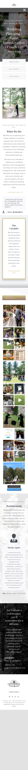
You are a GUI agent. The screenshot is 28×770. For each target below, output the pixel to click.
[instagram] (9, 696)
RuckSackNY (7, 704)
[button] (3, 103)
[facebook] (12, 696)
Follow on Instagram (15, 489)
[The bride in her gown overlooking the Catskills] (14, 680)
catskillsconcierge (13, 306)
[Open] (14, 316)
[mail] (15, 696)
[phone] (18, 696)
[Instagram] (23, 325)
